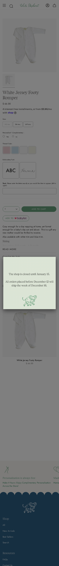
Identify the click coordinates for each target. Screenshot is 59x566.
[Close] (56, 257)
